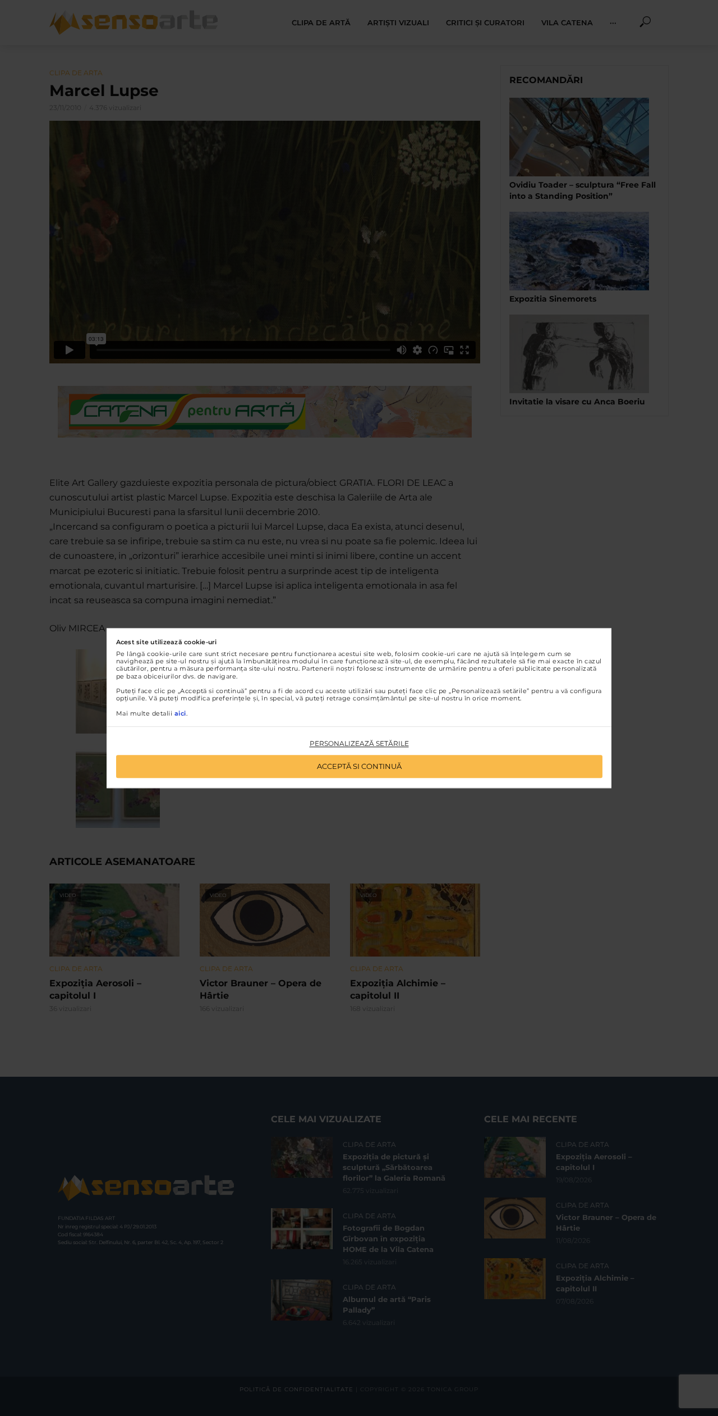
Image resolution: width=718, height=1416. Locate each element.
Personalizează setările (359, 744)
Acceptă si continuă (359, 766)
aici (180, 713)
